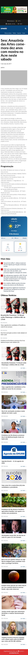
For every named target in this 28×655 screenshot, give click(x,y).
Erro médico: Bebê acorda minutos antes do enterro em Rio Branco (14, 284)
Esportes (19, 33)
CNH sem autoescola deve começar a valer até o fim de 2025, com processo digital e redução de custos (15, 270)
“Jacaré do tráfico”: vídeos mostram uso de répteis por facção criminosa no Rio (15, 264)
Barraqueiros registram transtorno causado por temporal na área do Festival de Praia (15, 289)
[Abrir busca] (25, 28)
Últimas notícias (8, 33)
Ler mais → (23, 368)
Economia (24, 33)
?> (14, 354)
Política (14, 33)
